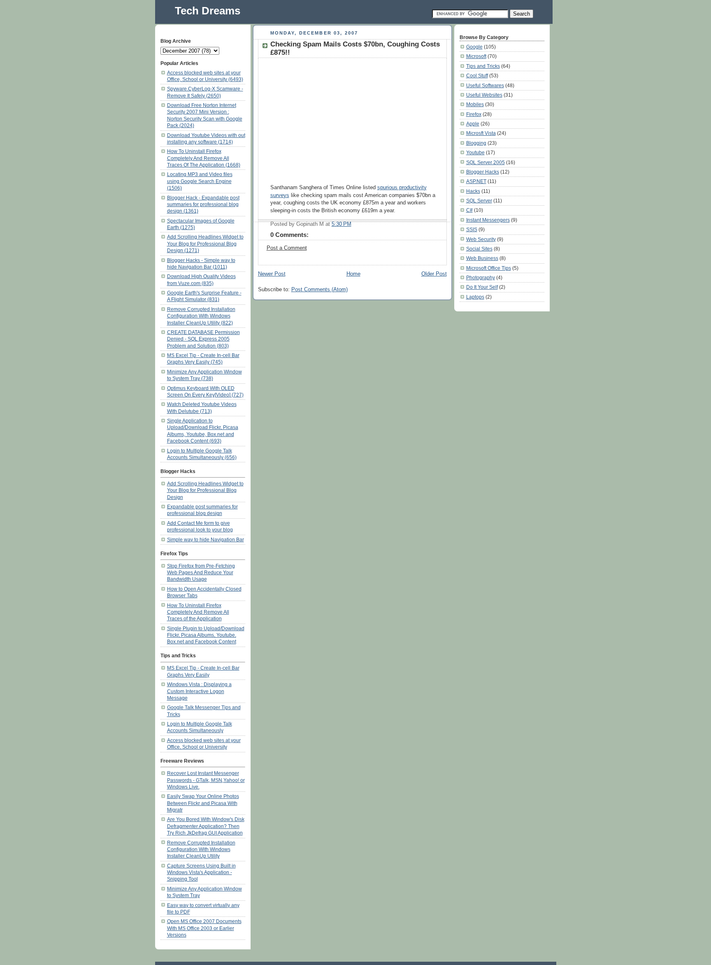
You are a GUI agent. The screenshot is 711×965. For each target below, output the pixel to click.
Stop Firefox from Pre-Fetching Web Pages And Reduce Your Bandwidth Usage (201, 572)
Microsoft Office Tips (488, 268)
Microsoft (476, 56)
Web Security (481, 239)
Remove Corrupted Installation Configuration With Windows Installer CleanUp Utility (201, 849)
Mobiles (475, 104)
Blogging (476, 143)
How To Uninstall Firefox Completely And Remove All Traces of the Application (198, 612)
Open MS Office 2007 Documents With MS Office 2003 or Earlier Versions (204, 928)
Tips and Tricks (483, 66)
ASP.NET (476, 181)
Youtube (475, 152)
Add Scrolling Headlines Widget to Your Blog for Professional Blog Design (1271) (205, 243)
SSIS (471, 229)
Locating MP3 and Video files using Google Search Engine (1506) (199, 181)
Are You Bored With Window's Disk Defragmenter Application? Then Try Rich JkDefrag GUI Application (205, 826)
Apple (472, 123)
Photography (480, 277)
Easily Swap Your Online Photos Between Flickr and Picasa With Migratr (203, 802)
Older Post (434, 274)
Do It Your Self (482, 287)
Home (353, 274)
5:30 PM (341, 224)
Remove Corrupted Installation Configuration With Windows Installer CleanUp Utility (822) (201, 315)
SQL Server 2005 (485, 162)
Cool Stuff (477, 75)
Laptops (475, 296)
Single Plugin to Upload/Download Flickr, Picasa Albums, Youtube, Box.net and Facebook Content (205, 635)
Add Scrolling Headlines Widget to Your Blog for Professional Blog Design (205, 490)
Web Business (482, 258)
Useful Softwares (485, 85)
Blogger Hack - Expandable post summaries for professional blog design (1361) (203, 204)
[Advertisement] (339, 119)
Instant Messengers (488, 220)
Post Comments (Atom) (319, 289)
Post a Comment (287, 248)
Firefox (473, 114)
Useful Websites (484, 94)
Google (474, 46)
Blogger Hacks (482, 171)
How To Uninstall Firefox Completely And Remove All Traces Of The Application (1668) (203, 157)
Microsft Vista (481, 133)
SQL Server (479, 200)
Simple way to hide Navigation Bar (205, 539)
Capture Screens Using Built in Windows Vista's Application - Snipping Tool (201, 872)
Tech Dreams (207, 11)
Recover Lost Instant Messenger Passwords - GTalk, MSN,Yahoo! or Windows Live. (206, 779)
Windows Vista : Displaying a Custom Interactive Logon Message (199, 691)
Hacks (473, 191)
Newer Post (272, 274)
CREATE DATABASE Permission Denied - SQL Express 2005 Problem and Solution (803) (203, 338)
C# (469, 210)
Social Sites (479, 248)
